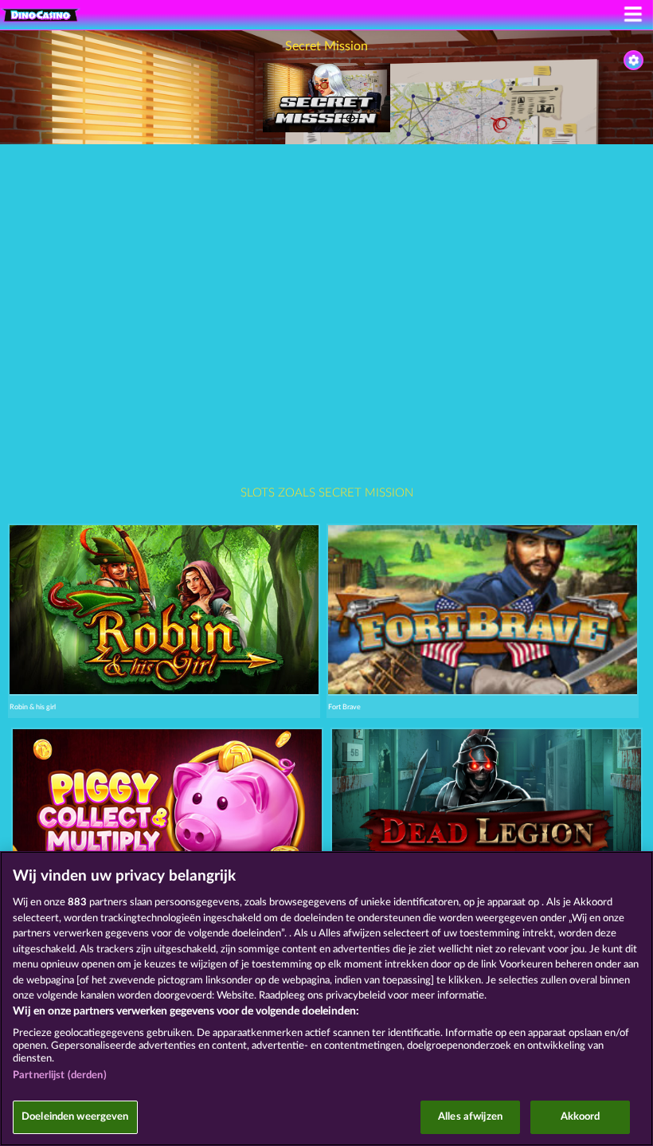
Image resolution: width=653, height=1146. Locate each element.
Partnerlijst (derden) (60, 1075)
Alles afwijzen (470, 1117)
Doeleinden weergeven (75, 1117)
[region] (326, 998)
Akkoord (580, 1117)
